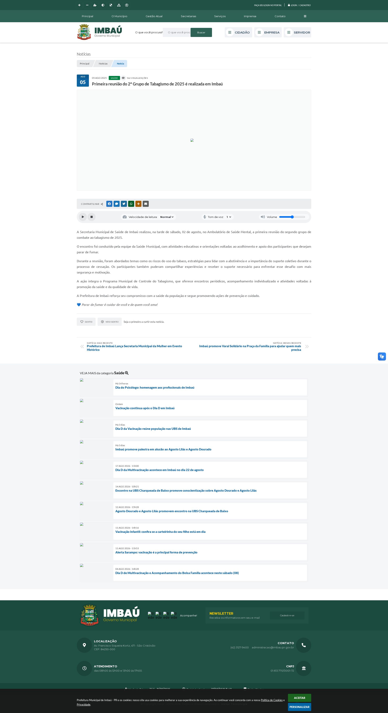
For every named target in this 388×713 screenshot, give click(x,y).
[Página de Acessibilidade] (126, 5)
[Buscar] (201, 32)
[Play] (83, 217)
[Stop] (92, 217)
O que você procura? (149, 32)
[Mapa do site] (118, 5)
